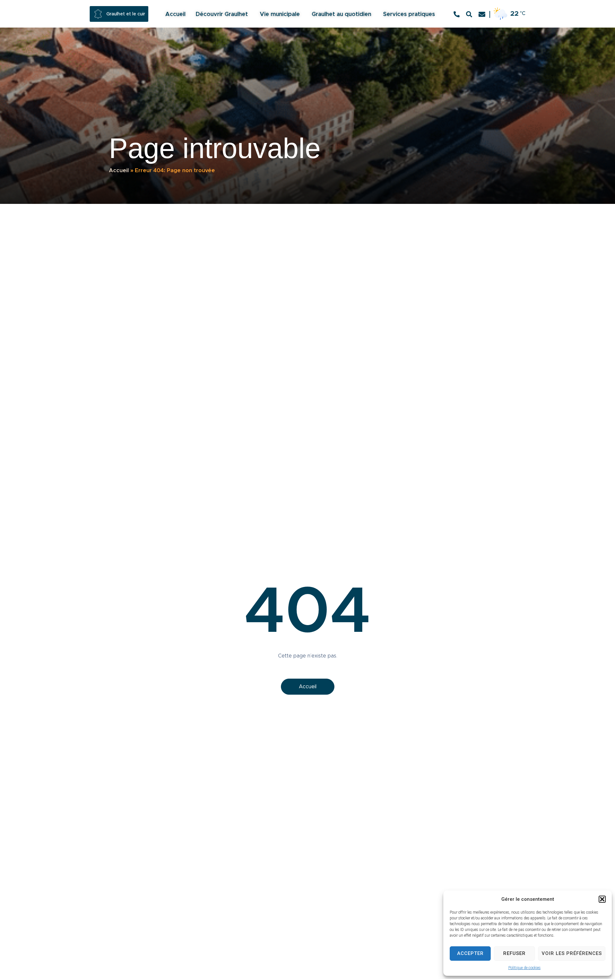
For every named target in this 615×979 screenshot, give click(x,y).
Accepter (470, 953)
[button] (602, 899)
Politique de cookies (524, 968)
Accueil (119, 170)
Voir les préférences (572, 953)
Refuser (514, 953)
